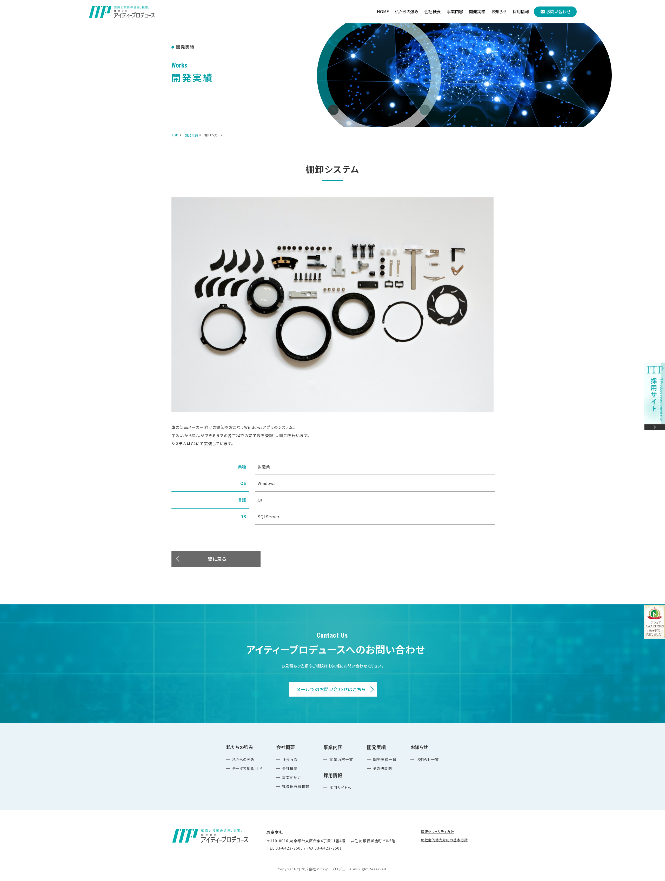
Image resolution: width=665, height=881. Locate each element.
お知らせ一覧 (427, 759)
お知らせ (499, 11)
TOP (174, 135)
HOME (383, 11)
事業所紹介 (292, 777)
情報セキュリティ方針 (437, 831)
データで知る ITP (247, 768)
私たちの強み (243, 759)
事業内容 (455, 11)
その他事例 (382, 768)
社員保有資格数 (295, 786)
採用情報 (521, 11)
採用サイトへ (340, 787)
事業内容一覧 (341, 759)
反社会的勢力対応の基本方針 (444, 839)
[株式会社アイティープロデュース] (122, 11)
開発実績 (191, 135)
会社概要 (290, 768)
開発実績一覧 (384, 759)
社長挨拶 (290, 759)
